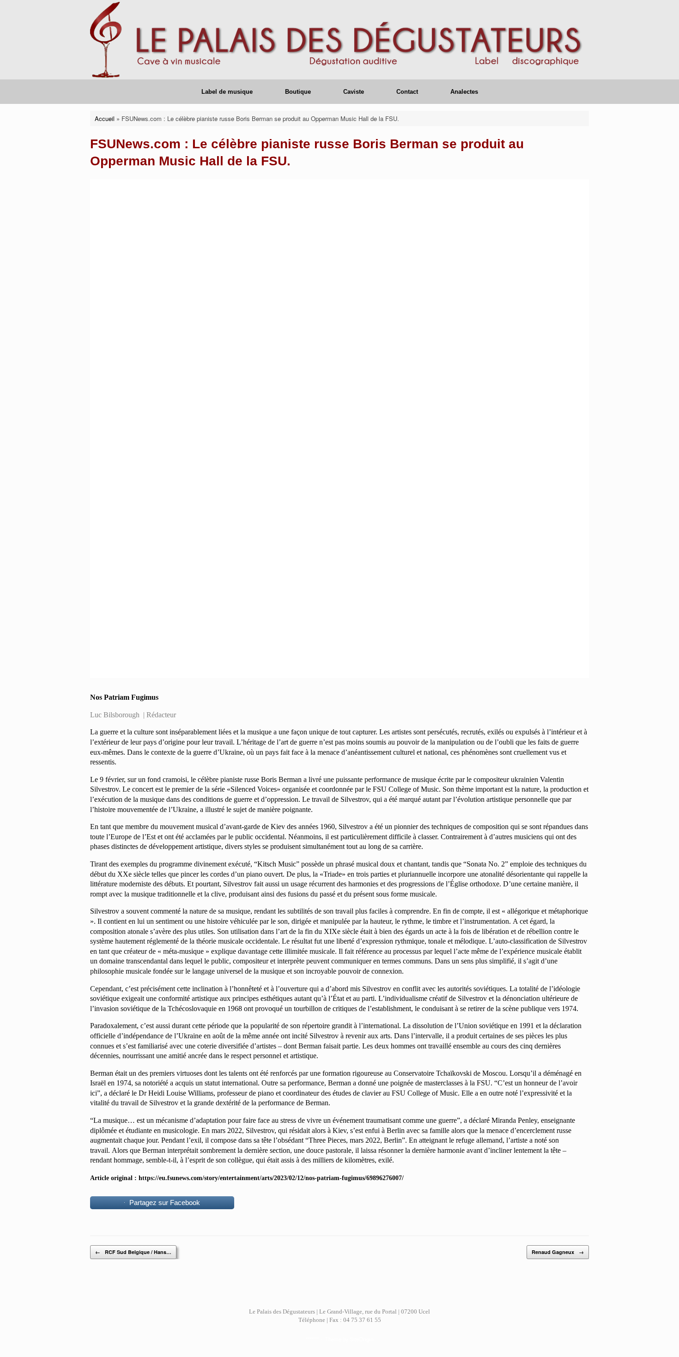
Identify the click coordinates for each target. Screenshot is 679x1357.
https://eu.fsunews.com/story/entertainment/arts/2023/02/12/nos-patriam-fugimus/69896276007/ (271, 1178)
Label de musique (227, 91)
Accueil (105, 118)
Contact (407, 91)
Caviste (353, 91)
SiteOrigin (361, 1339)
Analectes (464, 91)
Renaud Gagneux (558, 1251)
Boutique (298, 91)
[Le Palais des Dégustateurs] (339, 40)
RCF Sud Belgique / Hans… (133, 1251)
